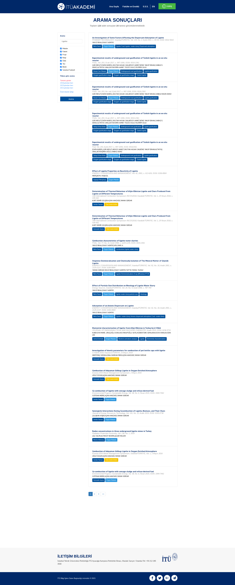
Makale (65, 48)
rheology (143, 294)
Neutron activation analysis (127, 339)
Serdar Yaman (98, 204)
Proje (64, 54)
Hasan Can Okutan (99, 71)
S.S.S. (145, 7)
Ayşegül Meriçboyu (99, 180)
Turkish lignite (141, 75)
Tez (64, 64)
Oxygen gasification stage (102, 75)
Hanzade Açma (98, 229)
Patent (65, 51)
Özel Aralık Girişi (66, 92)
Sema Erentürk (98, 339)
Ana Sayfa (114, 7)
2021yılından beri (66, 88)
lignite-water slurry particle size (127, 294)
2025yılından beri (66, 85)
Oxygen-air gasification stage (124, 75)
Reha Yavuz (97, 46)
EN (153, 7)
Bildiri (65, 67)
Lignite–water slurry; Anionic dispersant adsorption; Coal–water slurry (140, 316)
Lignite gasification (151, 71)
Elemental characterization (156, 339)
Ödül (64, 61)
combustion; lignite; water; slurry (127, 249)
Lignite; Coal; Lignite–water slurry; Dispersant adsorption (135, 46)
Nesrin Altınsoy (98, 440)
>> (103, 494)
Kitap (64, 58)
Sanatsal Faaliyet (69, 70)
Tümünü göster (65, 80)
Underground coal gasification (131, 71)
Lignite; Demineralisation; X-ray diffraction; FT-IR (132, 274)
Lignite (142, 339)
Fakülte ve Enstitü (131, 7)
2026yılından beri (66, 83)
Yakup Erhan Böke (99, 127)
